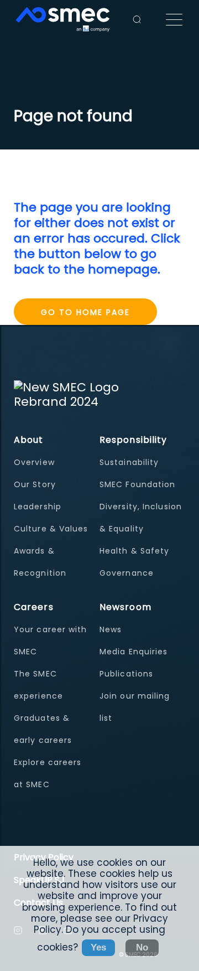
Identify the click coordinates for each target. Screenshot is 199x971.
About (29, 439)
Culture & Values (51, 528)
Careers (34, 607)
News (111, 629)
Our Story (35, 484)
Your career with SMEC (50, 640)
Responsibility (133, 439)
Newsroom (125, 607)
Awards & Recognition (40, 562)
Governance (127, 573)
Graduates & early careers (43, 729)
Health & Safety (135, 550)
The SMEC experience (38, 684)
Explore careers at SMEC (48, 773)
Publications (126, 673)
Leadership (37, 506)
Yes (98, 947)
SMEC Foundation (138, 484)
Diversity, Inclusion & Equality (141, 517)
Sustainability (129, 462)
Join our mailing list (135, 707)
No (142, 947)
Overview (34, 462)
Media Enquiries (134, 651)
